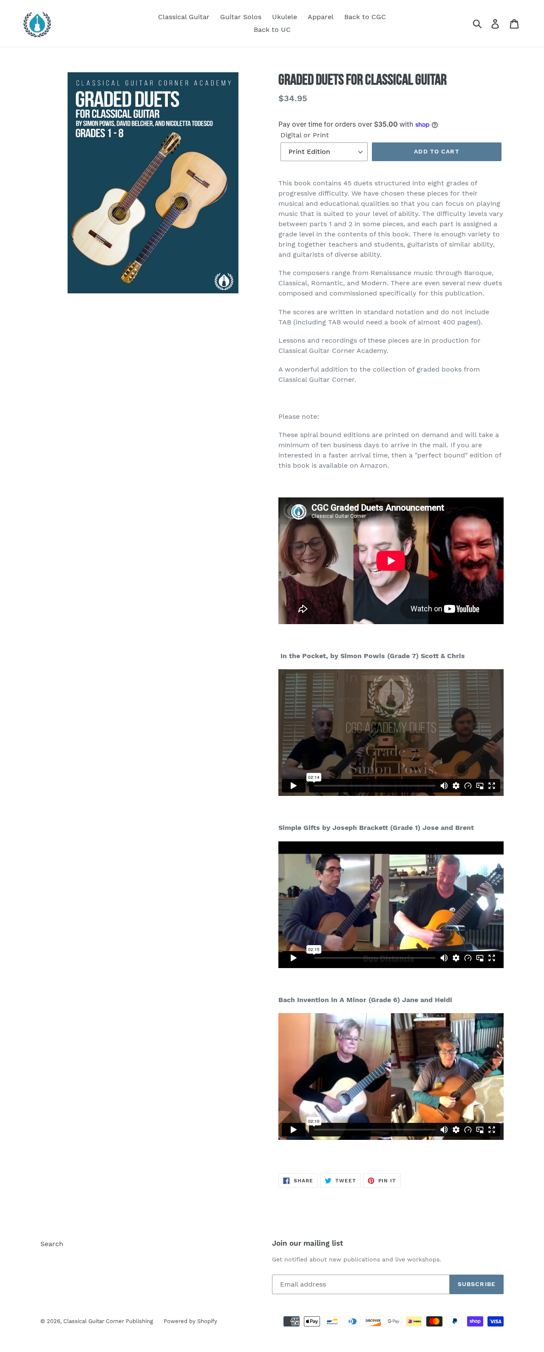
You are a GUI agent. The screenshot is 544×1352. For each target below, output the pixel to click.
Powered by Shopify (190, 1321)
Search (51, 1244)
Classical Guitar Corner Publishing (108, 1321)
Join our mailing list (307, 1243)
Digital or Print (304, 135)
